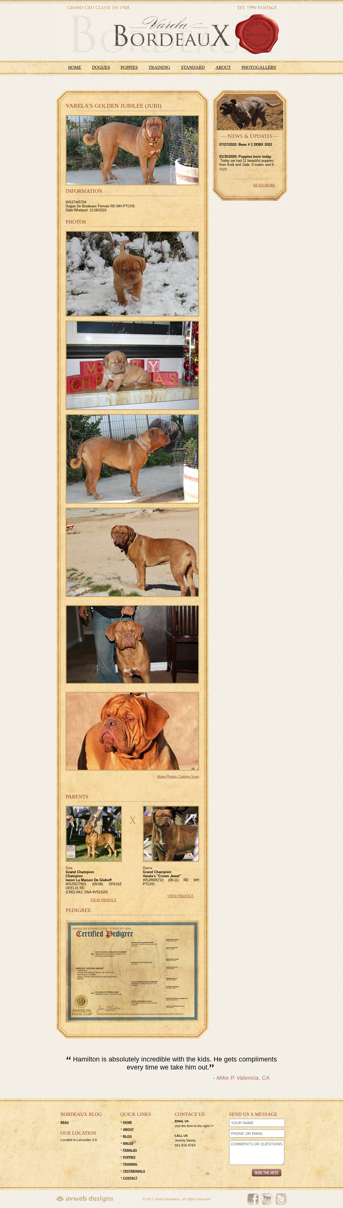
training (130, 1164)
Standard (193, 67)
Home (74, 67)
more (223, 169)
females (130, 1150)
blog (127, 1136)
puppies (129, 1157)
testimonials (134, 1171)
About (223, 67)
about (128, 1129)
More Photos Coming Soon (178, 777)
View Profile (103, 900)
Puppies (129, 67)
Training (159, 67)
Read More (264, 185)
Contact (130, 1178)
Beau (65, 1122)
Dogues (101, 67)
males (128, 1143)
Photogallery (259, 67)
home (127, 1122)
